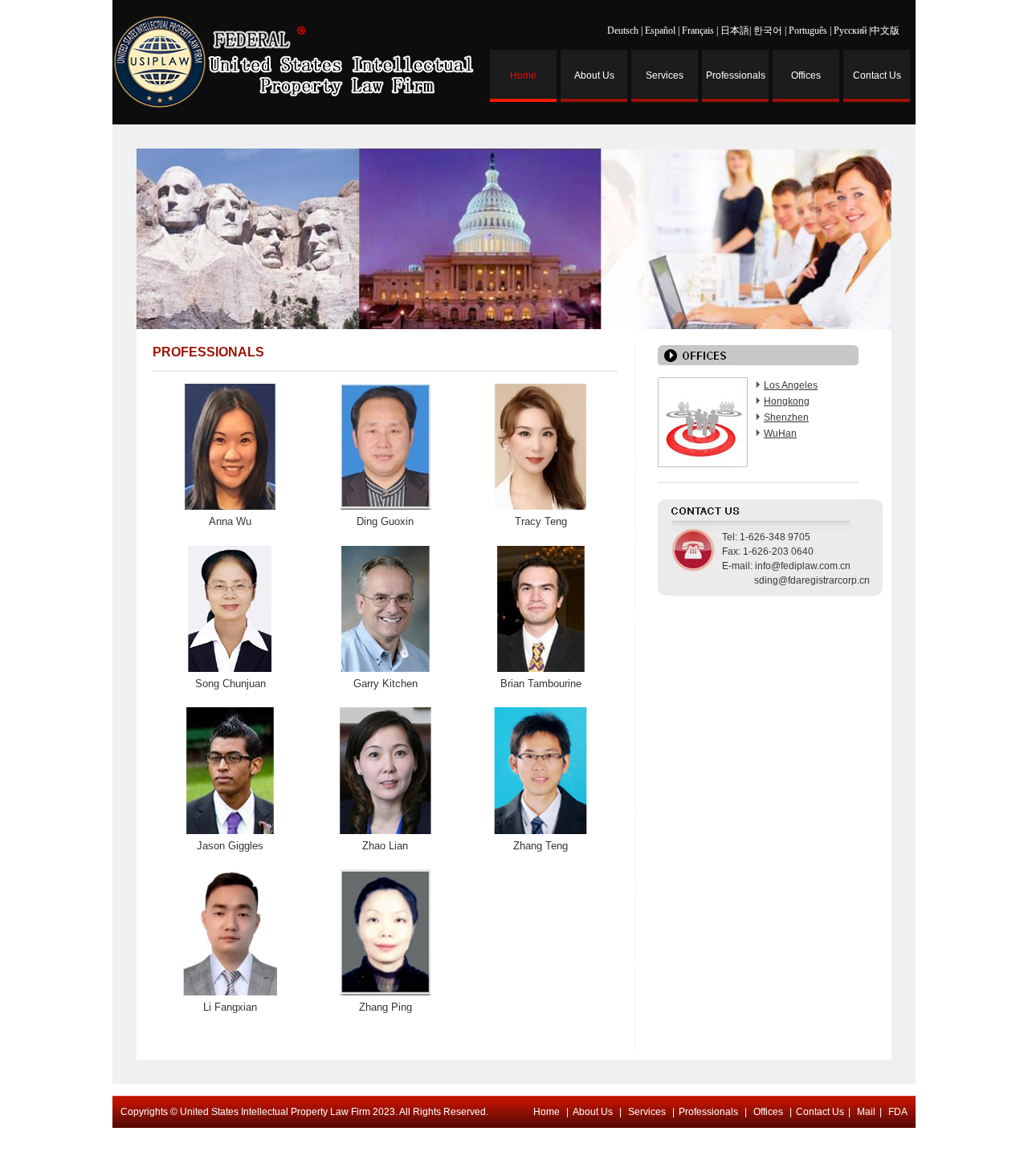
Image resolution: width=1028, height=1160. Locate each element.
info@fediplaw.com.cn (803, 566)
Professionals (735, 75)
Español (660, 30)
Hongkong (787, 401)
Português (808, 30)
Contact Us (877, 75)
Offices (806, 75)
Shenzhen (786, 417)
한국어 (767, 30)
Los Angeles (791, 385)
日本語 (734, 30)
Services (664, 75)
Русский (850, 30)
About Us (594, 75)
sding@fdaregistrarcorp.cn (812, 580)
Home (523, 75)
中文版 (885, 30)
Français (698, 30)
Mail (866, 1111)
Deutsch (622, 30)
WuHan (780, 433)
